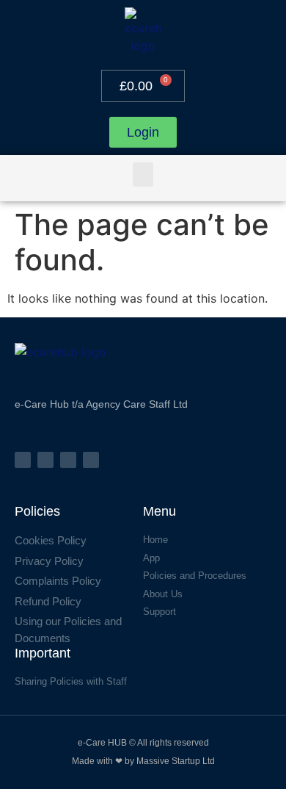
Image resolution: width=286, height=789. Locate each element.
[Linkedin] (68, 460)
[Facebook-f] (23, 460)
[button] (143, 174)
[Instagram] (45, 460)
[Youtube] (91, 460)
